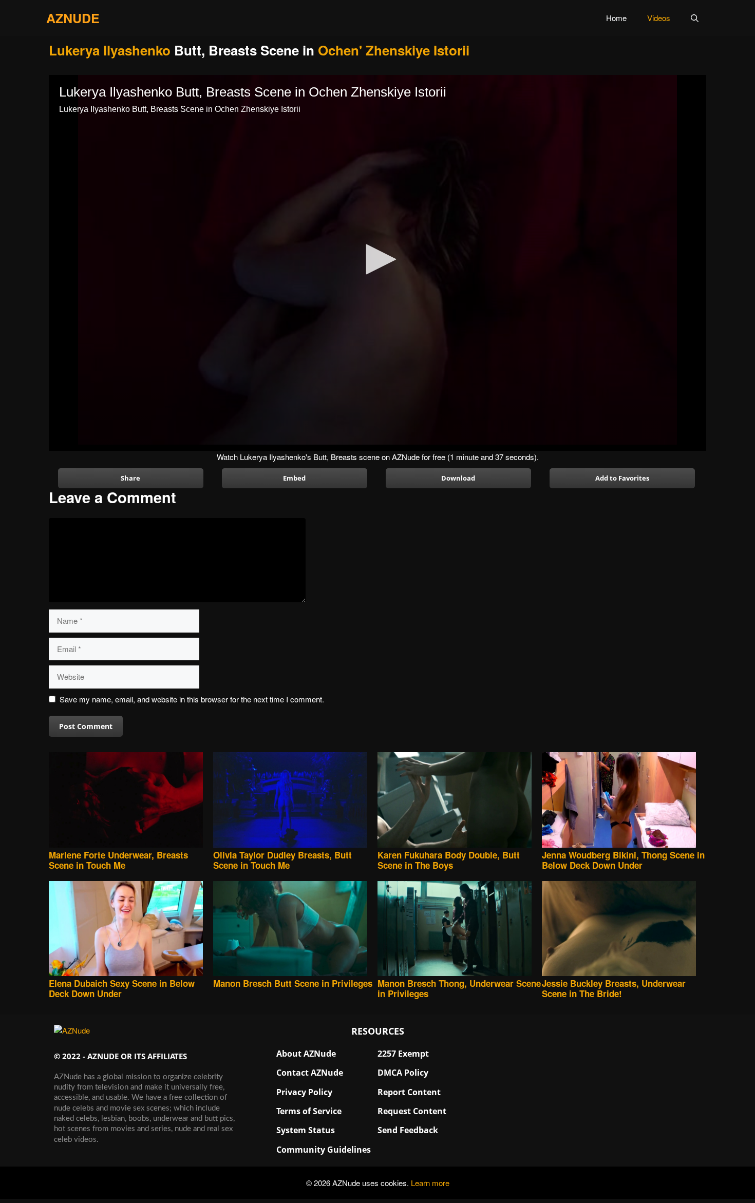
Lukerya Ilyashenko (110, 50)
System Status (305, 1130)
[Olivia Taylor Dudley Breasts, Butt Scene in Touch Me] (295, 800)
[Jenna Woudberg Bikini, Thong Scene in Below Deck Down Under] (624, 800)
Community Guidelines (323, 1149)
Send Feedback (408, 1130)
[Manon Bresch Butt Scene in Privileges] (295, 929)
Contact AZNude (309, 1072)
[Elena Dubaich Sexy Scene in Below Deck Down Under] (131, 929)
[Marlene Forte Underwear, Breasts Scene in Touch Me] (131, 800)
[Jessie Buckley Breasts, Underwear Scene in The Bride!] (624, 929)
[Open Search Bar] (695, 18)
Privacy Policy (304, 1092)
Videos (658, 17)
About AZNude (306, 1053)
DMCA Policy (403, 1072)
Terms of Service (309, 1111)
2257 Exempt (403, 1053)
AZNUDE (73, 18)
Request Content (412, 1111)
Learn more (430, 1182)
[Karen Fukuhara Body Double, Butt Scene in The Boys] (460, 800)
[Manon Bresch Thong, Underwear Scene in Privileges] (460, 929)
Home (616, 17)
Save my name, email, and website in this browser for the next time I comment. (192, 699)
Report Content (409, 1092)
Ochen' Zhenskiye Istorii (393, 50)
